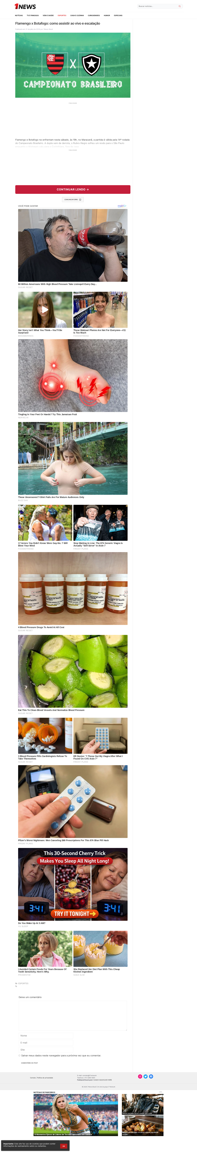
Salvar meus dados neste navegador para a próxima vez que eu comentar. (61, 1055)
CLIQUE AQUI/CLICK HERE (102, 1080)
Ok (64, 1146)
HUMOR (107, 15)
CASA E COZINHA (77, 15)
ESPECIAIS (118, 15)
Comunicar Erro (71, 199)
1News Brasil (48, 29)
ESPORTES (62, 15)
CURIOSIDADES (94, 15)
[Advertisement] (72, 120)
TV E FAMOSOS (33, 15)
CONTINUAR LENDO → (73, 189)
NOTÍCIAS (19, 15)
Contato (33, 1078)
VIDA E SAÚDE (48, 15)
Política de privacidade (45, 1078)
